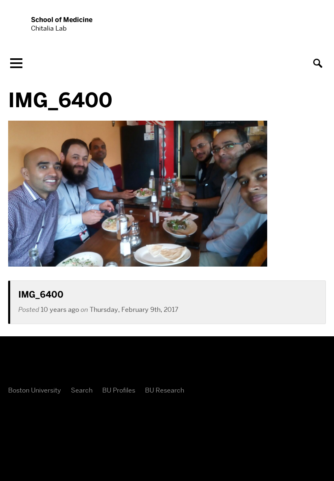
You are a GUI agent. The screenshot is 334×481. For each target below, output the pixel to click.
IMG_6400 (41, 294)
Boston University (34, 390)
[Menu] (16, 63)
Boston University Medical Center (167, 363)
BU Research (164, 390)
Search (81, 390)
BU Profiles (118, 390)
